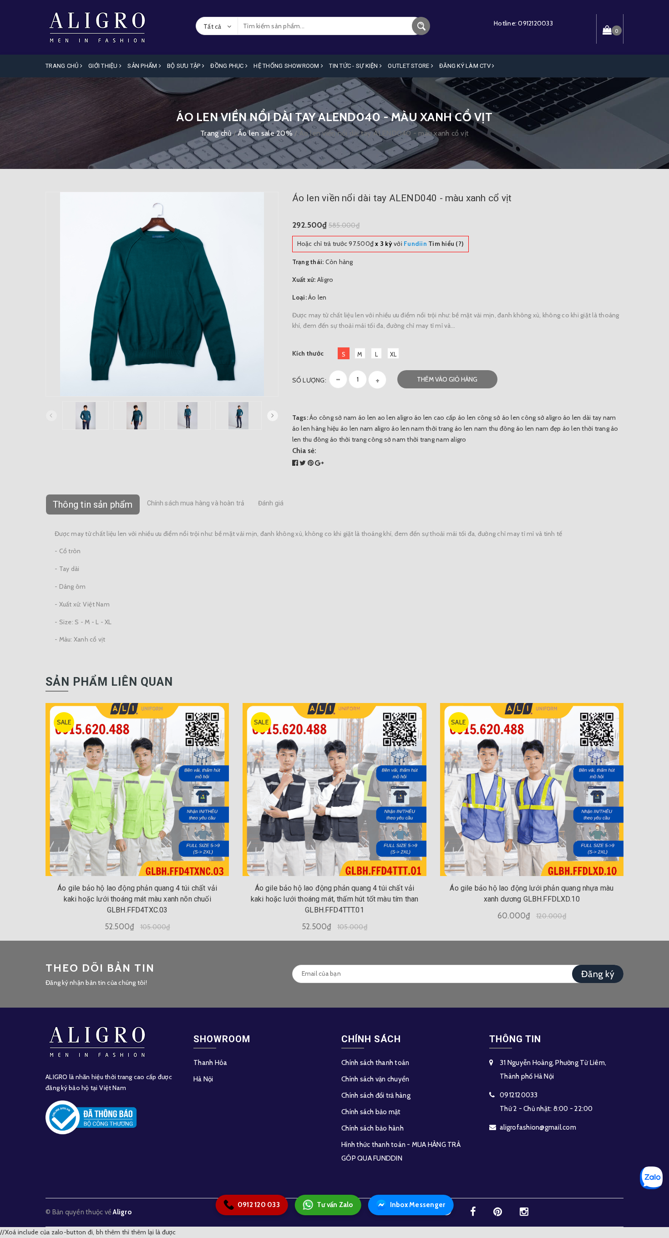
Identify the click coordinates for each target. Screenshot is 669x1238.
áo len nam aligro (365, 428)
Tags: (301, 417)
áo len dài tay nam (589, 417)
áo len (367, 417)
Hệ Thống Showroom (287, 65)
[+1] (319, 463)
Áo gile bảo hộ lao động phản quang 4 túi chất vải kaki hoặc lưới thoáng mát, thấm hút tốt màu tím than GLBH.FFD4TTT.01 (334, 899)
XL (393, 354)
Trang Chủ (63, 65)
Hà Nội (203, 1079)
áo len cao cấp (435, 417)
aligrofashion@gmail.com (538, 1127)
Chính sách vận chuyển (375, 1079)
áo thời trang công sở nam (367, 439)
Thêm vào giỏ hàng (447, 379)
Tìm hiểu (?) (434, 243)
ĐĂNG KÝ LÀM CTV (465, 65)
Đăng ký (597, 973)
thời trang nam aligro (436, 439)
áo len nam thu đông (485, 428)
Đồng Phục (227, 65)
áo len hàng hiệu (315, 428)
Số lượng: (309, 380)
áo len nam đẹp (538, 428)
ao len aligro (395, 417)
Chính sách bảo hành (372, 1128)
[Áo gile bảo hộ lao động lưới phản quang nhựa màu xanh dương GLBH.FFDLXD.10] (531, 789)
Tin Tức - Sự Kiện (354, 65)
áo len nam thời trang (422, 428)
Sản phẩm (142, 65)
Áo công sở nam (333, 417)
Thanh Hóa (210, 1063)
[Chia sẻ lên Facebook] (296, 463)
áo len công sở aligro (532, 417)
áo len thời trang (586, 428)
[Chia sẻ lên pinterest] (311, 463)
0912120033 (535, 23)
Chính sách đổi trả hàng (376, 1095)
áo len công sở (479, 417)
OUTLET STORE (409, 65)
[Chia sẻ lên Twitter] (303, 463)
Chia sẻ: (304, 451)
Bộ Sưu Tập (184, 65)
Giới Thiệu (103, 65)
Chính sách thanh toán (375, 1063)
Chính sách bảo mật (371, 1112)
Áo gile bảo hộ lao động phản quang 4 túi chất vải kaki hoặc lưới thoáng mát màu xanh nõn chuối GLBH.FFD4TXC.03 (137, 899)
